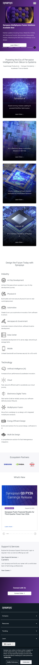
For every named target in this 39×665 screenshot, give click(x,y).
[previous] (4, 534)
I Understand (26, 662)
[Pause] (35, 47)
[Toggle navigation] (34, 3)
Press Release (14, 38)
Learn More (14, 44)
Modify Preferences (12, 662)
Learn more (8, 526)
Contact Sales (18, 593)
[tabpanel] (19, 25)
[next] (35, 534)
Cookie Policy (7, 657)
